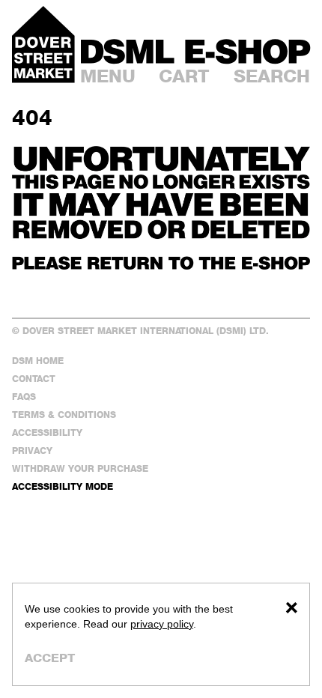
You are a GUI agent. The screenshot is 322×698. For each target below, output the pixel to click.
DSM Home (38, 360)
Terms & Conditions (64, 414)
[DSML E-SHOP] (195, 51)
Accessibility (47, 432)
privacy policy (161, 624)
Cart (184, 76)
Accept (50, 658)
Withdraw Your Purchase (80, 468)
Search (272, 76)
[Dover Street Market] (43, 44)
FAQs (24, 396)
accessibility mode (62, 486)
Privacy (32, 450)
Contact (33, 378)
